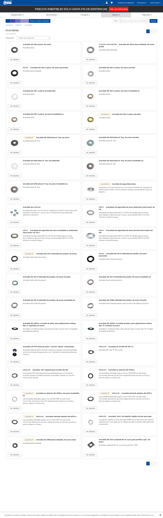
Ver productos (119, 9)
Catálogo (9, 25)
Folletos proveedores (126, 3)
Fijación (19, 25)
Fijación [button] (115, 15)
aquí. (152, 515)
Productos (141, 3)
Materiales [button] (146, 15)
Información (155, 3)
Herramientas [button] (51, 15)
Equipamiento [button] (17, 15)
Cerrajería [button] (85, 15)
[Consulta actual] (111, 2)
